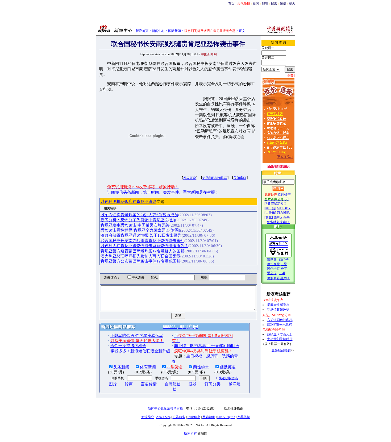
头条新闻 (121, 367)
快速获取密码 (228, 378)
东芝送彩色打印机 (280, 320)
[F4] (267, 204)
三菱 (282, 273)
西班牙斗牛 (282, 217)
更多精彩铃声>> (278, 222)
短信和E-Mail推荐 (214, 178)
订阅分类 (213, 384)
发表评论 (189, 178)
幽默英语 (228, 367)
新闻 (256, 3)
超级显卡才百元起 (280, 334)
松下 (284, 268)
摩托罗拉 (273, 264)
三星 (284, 264)
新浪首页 (142, 31)
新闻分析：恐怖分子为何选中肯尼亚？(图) (138, 220)
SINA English (226, 417)
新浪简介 (147, 417)
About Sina (163, 417)
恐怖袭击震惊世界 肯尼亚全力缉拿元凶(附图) (140, 230)
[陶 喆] (270, 208)
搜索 (274, 3)
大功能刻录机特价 (280, 339)
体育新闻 (148, 367)
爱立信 (272, 273)
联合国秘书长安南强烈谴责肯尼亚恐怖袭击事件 (142, 241)
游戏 (193, 384)
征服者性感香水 (278, 305)
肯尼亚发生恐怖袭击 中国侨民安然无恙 (135, 225)
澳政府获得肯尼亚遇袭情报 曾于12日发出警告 (141, 235)
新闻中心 (158, 31)
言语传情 (149, 384)
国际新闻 (174, 31)
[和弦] (268, 217)
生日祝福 (194, 356)
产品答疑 (243, 417)
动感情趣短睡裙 (278, 309)
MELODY (284, 208)
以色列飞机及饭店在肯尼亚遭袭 (128, 201)
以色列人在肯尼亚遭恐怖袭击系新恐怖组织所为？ (144, 246)
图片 (113, 384)
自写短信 (173, 384)
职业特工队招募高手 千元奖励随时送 (206, 346)
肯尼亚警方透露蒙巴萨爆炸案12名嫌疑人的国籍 (143, 251)
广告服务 (179, 417)
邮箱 (265, 3)
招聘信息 (194, 417)
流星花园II (278, 204)
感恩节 (212, 356)
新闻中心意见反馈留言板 (165, 408)
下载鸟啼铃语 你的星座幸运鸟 (136, 335)
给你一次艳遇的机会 (128, 346)
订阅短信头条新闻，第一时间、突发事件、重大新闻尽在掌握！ (163, 192)
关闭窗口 (240, 178)
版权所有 (190, 433)
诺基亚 (272, 259)
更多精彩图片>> (278, 278)
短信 (283, 3)
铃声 (129, 384)
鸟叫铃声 (284, 195)
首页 (231, 3)
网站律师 (208, 417)
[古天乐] (270, 213)
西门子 (284, 259)
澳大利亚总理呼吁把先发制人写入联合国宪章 (140, 256)
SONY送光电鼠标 (279, 325)
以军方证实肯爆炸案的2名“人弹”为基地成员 (139, 215)
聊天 (292, 3)
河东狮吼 (283, 213)
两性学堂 (201, 367)
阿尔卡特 (273, 268)
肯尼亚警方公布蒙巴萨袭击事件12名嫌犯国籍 (141, 261)
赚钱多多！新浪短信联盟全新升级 (140, 351)
